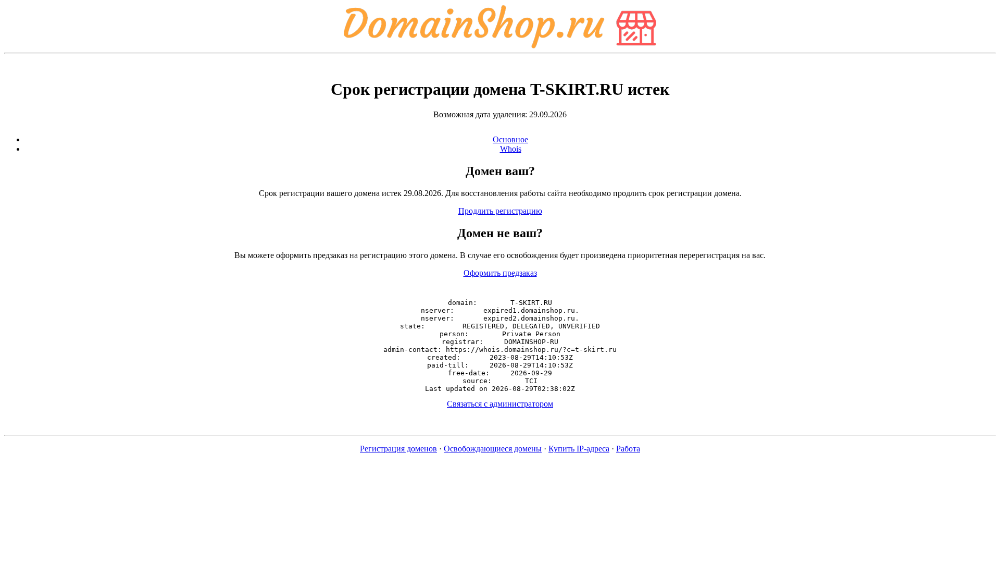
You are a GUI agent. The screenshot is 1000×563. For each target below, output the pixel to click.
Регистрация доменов (398, 448)
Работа (628, 448)
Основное (510, 139)
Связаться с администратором (500, 403)
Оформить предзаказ (500, 272)
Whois (510, 148)
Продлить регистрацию (500, 210)
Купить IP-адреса (578, 448)
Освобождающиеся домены (493, 448)
